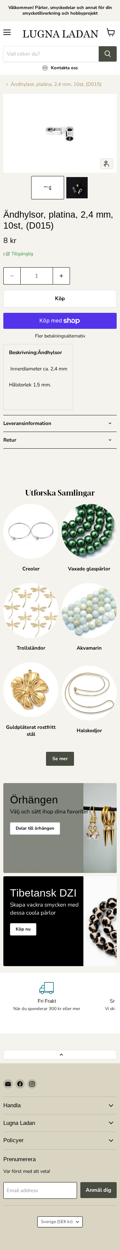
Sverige (57, 1222)
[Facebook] (20, 1084)
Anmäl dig (98, 1190)
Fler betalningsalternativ (60, 336)
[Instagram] (32, 1084)
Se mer (60, 758)
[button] (48, 187)
